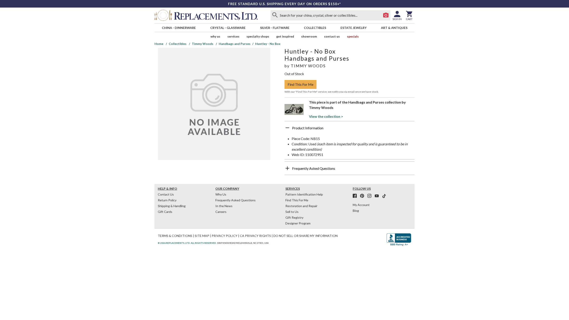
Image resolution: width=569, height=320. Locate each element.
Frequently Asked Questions (235, 200)
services (233, 36)
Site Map (202, 236)
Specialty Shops (257, 36)
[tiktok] (384, 196)
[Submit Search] (274, 15)
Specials (353, 36)
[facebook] (356, 196)
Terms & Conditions (175, 236)
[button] (349, 129)
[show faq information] (287, 168)
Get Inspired (285, 36)
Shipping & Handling (172, 206)
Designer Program (298, 223)
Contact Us (332, 36)
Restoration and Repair (301, 206)
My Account (361, 205)
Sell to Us (292, 212)
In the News (223, 206)
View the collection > (326, 116)
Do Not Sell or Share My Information (305, 236)
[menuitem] (178, 28)
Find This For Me (300, 84)
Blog (356, 210)
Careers (220, 212)
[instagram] (370, 196)
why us (215, 36)
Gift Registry (294, 217)
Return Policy (167, 200)
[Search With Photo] (385, 15)
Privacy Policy (224, 236)
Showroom (309, 36)
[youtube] (378, 196)
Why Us (220, 194)
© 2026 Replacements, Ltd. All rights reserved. (187, 243)
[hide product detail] (287, 128)
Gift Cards (165, 212)
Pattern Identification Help (304, 194)
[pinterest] (363, 196)
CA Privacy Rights (255, 236)
